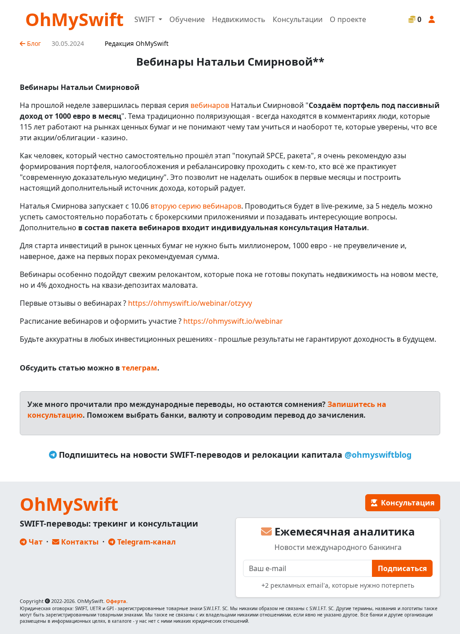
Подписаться (402, 568)
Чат (35, 542)
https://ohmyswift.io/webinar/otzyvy (190, 303)
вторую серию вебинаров (195, 206)
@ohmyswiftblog (378, 454)
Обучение (187, 19)
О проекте (348, 19)
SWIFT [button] (145, 19)
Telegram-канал (145, 542)
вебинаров (209, 105)
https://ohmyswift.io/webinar (233, 321)
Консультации (298, 19)
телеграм (139, 368)
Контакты (79, 542)
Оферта (116, 601)
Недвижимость (238, 19)
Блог (33, 43)
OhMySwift (74, 19)
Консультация (405, 503)
